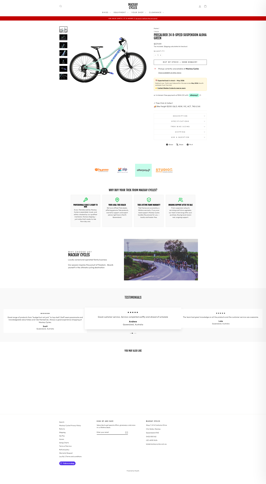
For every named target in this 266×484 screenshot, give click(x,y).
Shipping (167, 46)
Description (180, 116)
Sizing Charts (64, 443)
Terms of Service (65, 446)
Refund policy (64, 450)
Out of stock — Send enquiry (180, 62)
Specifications (180, 121)
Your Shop (137, 12)
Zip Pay (62, 436)
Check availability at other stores (169, 73)
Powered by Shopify (133, 471)
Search (61, 422)
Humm (61, 439)
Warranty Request (66, 453)
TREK (156, 32)
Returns (62, 429)
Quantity (159, 51)
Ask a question (180, 137)
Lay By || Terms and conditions (70, 456)
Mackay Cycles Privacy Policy (70, 425)
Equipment (120, 12)
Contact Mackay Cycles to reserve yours (171, 88)
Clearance (155, 12)
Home (156, 28)
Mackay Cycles (133, 6)
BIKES (105, 12)
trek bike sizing (180, 126)
